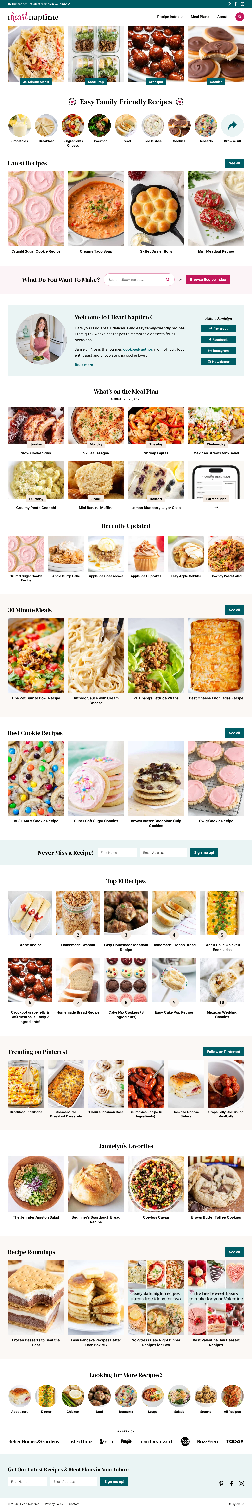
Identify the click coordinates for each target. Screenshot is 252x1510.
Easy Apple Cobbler (186, 576)
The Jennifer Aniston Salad (36, 1217)
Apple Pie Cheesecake (106, 576)
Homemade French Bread (174, 945)
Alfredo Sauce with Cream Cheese (96, 700)
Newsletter (221, 362)
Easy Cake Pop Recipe (174, 1012)
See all (234, 163)
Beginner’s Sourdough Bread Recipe (96, 1219)
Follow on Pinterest (223, 1052)
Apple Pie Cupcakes (146, 576)
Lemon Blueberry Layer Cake (156, 508)
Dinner (46, 1412)
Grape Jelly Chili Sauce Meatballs (225, 1114)
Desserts (206, 141)
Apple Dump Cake (66, 576)
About (222, 17)
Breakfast (46, 141)
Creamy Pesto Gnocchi (36, 508)
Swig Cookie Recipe (216, 821)
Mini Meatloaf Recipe (216, 251)
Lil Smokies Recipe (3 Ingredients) (145, 1114)
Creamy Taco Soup (96, 251)
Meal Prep (96, 82)
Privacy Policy (54, 1504)
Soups (153, 1412)
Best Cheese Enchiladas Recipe (216, 698)
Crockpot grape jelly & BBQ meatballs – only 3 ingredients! (29, 1017)
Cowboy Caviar (156, 1217)
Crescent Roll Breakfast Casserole (66, 1114)
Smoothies (19, 141)
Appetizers (19, 1412)
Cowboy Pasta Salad (226, 576)
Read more (84, 365)
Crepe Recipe (30, 945)
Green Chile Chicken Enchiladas (222, 947)
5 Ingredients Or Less (73, 143)
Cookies (216, 82)
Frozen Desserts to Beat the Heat (36, 1342)
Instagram (221, 351)
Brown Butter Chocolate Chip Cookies (156, 823)
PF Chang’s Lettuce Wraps (156, 698)
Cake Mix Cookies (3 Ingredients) (126, 1014)
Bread (126, 141)
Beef (99, 1412)
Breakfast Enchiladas (26, 1112)
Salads (179, 1412)
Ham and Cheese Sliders (186, 1114)
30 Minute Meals (36, 82)
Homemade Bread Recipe (78, 1012)
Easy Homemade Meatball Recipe (126, 947)
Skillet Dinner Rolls (156, 251)
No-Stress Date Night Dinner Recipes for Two (156, 1342)
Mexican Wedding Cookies (222, 1014)
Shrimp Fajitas (156, 453)
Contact (74, 1504)
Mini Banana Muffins (96, 508)
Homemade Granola (78, 945)
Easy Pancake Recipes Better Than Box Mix (96, 1342)
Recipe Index (168, 17)
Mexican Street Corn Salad (216, 453)
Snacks (205, 1412)
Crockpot (156, 82)
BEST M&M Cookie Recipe (36, 821)
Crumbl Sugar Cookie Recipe (36, 251)
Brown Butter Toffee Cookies (216, 1217)
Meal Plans (200, 17)
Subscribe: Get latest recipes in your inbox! (41, 4)
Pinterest (220, 328)
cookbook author (137, 349)
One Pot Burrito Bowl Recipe (36, 698)
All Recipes (232, 1412)
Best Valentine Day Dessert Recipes (216, 1342)
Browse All (232, 141)
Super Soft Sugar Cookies (96, 821)
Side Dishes (153, 141)
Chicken (73, 1412)
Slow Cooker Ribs (36, 453)
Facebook (220, 340)
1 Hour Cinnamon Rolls (105, 1112)
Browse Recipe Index (208, 279)
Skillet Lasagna (96, 453)
